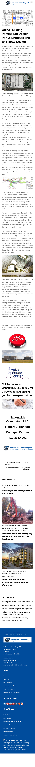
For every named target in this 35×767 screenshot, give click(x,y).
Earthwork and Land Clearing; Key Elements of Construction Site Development (17, 536)
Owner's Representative (11, 574)
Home (5, 676)
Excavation (6, 485)
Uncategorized (21, 530)
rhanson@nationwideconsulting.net (15, 665)
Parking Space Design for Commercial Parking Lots (17, 468)
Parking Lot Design (9, 728)
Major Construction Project (14, 572)
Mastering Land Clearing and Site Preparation (17, 609)
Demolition (6, 526)
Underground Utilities (10, 735)
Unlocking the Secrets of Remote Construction (17, 602)
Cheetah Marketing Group (18, 634)
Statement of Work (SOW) (12, 693)
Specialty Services (9, 689)
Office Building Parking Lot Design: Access (16, 463)
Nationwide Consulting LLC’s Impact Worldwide (17, 605)
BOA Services (8, 683)
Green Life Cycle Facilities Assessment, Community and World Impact (15, 582)
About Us (6, 679)
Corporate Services (10, 686)
